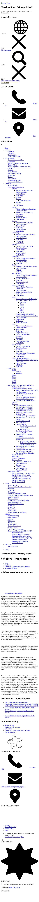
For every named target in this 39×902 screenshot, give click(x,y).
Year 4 (22, 309)
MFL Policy (19, 365)
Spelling (18, 202)
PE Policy (19, 349)
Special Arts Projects (22, 282)
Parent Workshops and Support (17, 512)
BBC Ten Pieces (21, 422)
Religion (14, 265)
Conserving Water (21, 463)
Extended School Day (14, 502)
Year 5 (22, 310)
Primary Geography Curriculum (25, 258)
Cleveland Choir (21, 424)
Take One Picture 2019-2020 (24, 409)
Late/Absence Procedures (16, 504)
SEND (10, 168)
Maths (14, 207)
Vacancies (11, 153)
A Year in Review (17, 455)
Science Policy (20, 226)
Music (14, 324)
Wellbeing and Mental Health (17, 493)
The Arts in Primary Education (25, 453)
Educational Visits (13, 471)
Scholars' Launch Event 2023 (13, 593)
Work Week (15, 456)
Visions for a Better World (24, 461)
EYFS (14, 370)
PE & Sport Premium (14, 173)
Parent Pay (11, 505)
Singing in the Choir (22, 333)
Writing (18, 204)
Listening (18, 336)
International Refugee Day (20, 541)
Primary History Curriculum (24, 246)
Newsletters (11, 492)
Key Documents (21, 392)
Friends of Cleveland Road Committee (19, 487)
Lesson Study (12, 178)
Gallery (10, 519)
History (14, 244)
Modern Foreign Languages (20, 358)
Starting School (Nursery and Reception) (20, 495)
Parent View (12, 509)
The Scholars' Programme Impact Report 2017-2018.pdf (21, 704)
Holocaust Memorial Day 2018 (25, 449)
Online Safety (20, 241)
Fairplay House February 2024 (21, 478)
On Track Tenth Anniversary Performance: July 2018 (28, 443)
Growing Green (20, 466)
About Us (7, 150)
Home (6, 148)
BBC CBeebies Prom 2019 (24, 451)
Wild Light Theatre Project (24, 412)
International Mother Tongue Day (22, 538)
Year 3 (22, 307)
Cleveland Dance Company (24, 434)
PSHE (14, 297)
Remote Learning (13, 516)
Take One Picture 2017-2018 (24, 405)
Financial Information (14, 180)
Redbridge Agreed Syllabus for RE (26, 266)
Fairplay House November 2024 (21, 477)
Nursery (18, 371)
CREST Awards (21, 229)
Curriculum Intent (21, 192)
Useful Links (20, 219)
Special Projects (20, 253)
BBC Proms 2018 (25, 429)
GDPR (10, 177)
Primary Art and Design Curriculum (26, 275)
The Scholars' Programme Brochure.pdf (16, 702)
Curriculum (8, 183)
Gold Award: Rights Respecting (25, 400)
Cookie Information (10, 827)
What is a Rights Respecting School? (27, 390)
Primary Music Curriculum (24, 326)
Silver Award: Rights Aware (24, 399)
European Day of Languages (20, 534)
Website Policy (9, 828)
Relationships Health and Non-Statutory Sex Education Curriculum (27, 315)
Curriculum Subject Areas (16, 187)
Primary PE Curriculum (23, 346)
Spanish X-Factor (17, 543)
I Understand (5, 891)
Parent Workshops (25, 200)
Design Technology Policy (24, 292)
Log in (7, 549)
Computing (15, 233)
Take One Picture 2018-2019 (24, 407)
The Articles (19, 395)
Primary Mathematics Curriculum (26, 209)
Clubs (10, 522)
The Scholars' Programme (16, 529)
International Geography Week (21, 536)
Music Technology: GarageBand (25, 416)
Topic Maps (19, 195)
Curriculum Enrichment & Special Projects (21, 385)
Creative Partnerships (22, 341)
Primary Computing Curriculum (25, 234)
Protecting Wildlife (21, 470)
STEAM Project (21, 432)
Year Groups (12, 368)
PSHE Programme (21, 322)
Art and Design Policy (22, 278)
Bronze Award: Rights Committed (26, 397)
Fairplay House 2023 (18, 480)
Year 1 (22, 304)
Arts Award (19, 436)
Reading (18, 197)
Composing (19, 339)
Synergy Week (20, 414)
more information (14, 887)
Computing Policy (21, 238)
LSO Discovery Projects (27, 441)
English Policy (20, 194)
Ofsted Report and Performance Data (19, 166)
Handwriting (19, 205)
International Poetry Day (19, 539)
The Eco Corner (17, 460)
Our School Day (13, 485)
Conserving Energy (22, 468)
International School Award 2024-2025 (20, 531)
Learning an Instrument (23, 334)
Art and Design (16, 273)
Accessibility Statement (15, 182)
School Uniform (13, 499)
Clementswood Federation (10, 81)
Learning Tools (12, 517)
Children (7, 514)
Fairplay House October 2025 (21, 475)
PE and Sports (16, 344)
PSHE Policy (20, 319)
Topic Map (19, 227)
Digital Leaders (13, 527)
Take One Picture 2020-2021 (24, 410)
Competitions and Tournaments (25, 353)
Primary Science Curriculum (24, 222)
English (14, 188)
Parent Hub (11, 507)
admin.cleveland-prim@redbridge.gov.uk (13, 787)
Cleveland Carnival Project (24, 431)
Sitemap (7, 825)
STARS (14, 402)
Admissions (11, 161)
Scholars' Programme (18, 458)
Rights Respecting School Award (18, 163)
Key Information (9, 158)
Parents (7, 483)
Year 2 (22, 305)
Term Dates (11, 490)
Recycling (19, 465)
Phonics (18, 199)
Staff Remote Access (14, 156)
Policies (10, 170)
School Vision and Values (16, 160)
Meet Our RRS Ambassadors (24, 394)
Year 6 (22, 312)
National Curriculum (18, 387)
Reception (23, 302)
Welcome (11, 151)
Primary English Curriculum (24, 190)
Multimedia (11, 521)
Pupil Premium (12, 172)
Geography (15, 256)
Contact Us (8, 544)
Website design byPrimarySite (14, 837)
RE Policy (19, 270)
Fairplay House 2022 (18, 482)
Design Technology (18, 285)
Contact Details (13, 546)
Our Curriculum (13, 185)
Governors (11, 175)
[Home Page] (5, 3)
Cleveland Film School (23, 421)
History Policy (20, 249)
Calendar (11, 488)
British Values (12, 165)
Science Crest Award (14, 526)
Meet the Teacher (13, 497)
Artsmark (15, 404)
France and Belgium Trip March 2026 (23, 473)
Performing (19, 338)
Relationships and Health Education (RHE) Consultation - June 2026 (26, 299)
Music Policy (20, 329)
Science (14, 221)
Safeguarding (12, 155)
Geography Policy (21, 261)
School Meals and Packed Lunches (18, 500)
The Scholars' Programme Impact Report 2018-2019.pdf (21, 706)
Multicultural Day (17, 532)
